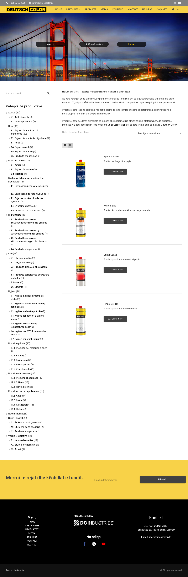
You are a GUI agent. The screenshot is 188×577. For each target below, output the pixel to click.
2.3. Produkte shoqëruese (24, 431)
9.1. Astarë (16, 165)
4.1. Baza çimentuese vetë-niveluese (29, 186)
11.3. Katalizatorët (20, 404)
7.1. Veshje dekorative (22, 440)
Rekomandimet (16, 413)
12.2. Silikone (17, 382)
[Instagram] (174, 3)
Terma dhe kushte (15, 570)
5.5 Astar (15, 282)
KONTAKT (32, 540)
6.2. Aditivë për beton (21, 121)
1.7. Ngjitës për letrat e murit (25, 339)
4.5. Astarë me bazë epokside (26, 210)
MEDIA (32, 533)
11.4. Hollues (17, 409)
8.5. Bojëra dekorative (22, 151)
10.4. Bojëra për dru (20, 364)
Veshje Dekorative (17, 436)
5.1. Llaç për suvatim (21, 258)
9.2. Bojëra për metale (22, 169)
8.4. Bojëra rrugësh (20, 147)
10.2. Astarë (17, 355)
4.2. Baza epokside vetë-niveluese (28, 193)
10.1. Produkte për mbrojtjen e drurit (29, 348)
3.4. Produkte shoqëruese (24, 249)
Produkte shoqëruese (19, 373)
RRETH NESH (32, 525)
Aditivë (11, 112)
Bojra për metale (16, 160)
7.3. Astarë (16, 449)
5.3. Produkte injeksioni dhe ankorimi (29, 267)
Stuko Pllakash (16, 418)
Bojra (10, 126)
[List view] (70, 145)
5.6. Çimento (17, 286)
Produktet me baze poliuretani (23, 391)
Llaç (10, 253)
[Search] (48, 93)
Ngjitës (12, 291)
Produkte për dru (16, 343)
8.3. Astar (15, 142)
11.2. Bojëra (16, 400)
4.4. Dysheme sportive (22, 206)
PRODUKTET (31, 529)
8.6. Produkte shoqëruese (24, 156)
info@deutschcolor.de (42, 3)
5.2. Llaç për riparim (21, 262)
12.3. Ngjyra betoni (20, 386)
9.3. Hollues (17, 173)
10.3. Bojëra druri (19, 360)
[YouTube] (179, 3)
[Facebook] (169, 3)
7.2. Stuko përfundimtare (23, 444)
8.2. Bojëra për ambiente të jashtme (29, 138)
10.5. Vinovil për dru (21, 369)
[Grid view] (65, 145)
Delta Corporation (116, 124)
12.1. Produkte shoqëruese (24, 378)
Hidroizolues (14, 215)
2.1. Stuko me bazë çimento (25, 422)
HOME (32, 521)
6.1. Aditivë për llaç (20, 117)
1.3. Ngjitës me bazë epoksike (26, 311)
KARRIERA (31, 537)
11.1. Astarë (17, 395)
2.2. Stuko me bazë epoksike (25, 427)
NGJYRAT (32, 544)
